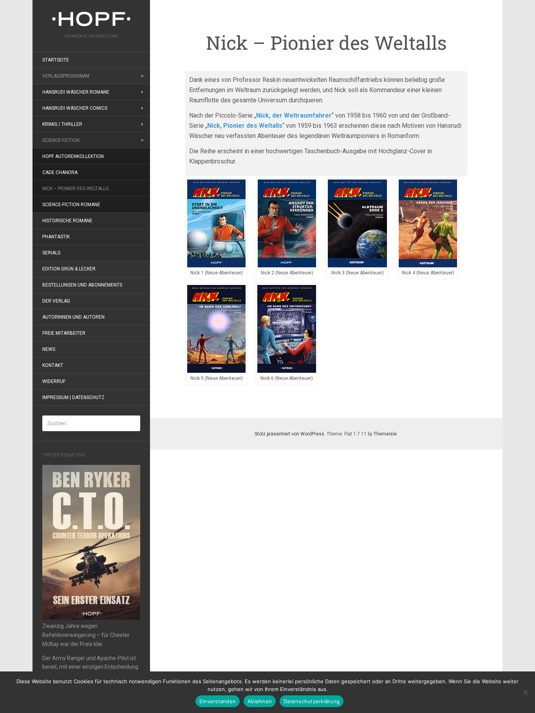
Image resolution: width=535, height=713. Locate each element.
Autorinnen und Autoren (73, 317)
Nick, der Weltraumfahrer (294, 115)
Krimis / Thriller (62, 124)
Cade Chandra (60, 172)
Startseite (55, 60)
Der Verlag (56, 301)
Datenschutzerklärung (312, 701)
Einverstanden (217, 701)
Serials (51, 253)
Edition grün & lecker (69, 269)
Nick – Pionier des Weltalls (75, 188)
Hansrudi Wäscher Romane (75, 92)
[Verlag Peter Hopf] (91, 19)
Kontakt (52, 365)
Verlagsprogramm (65, 76)
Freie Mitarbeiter (63, 333)
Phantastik (56, 236)
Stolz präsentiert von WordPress (289, 434)
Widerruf (53, 381)
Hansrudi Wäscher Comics (74, 108)
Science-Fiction (61, 140)
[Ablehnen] (525, 692)
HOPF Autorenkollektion (73, 156)
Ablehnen (260, 701)
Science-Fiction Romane (71, 204)
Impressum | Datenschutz (73, 397)
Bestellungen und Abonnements (82, 285)
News (48, 349)
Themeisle (385, 434)
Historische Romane (67, 220)
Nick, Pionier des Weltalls (244, 125)
